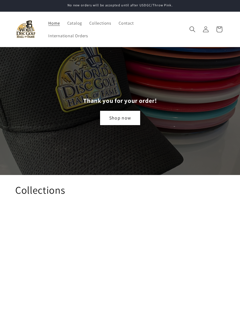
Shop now (120, 118)
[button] (192, 29)
